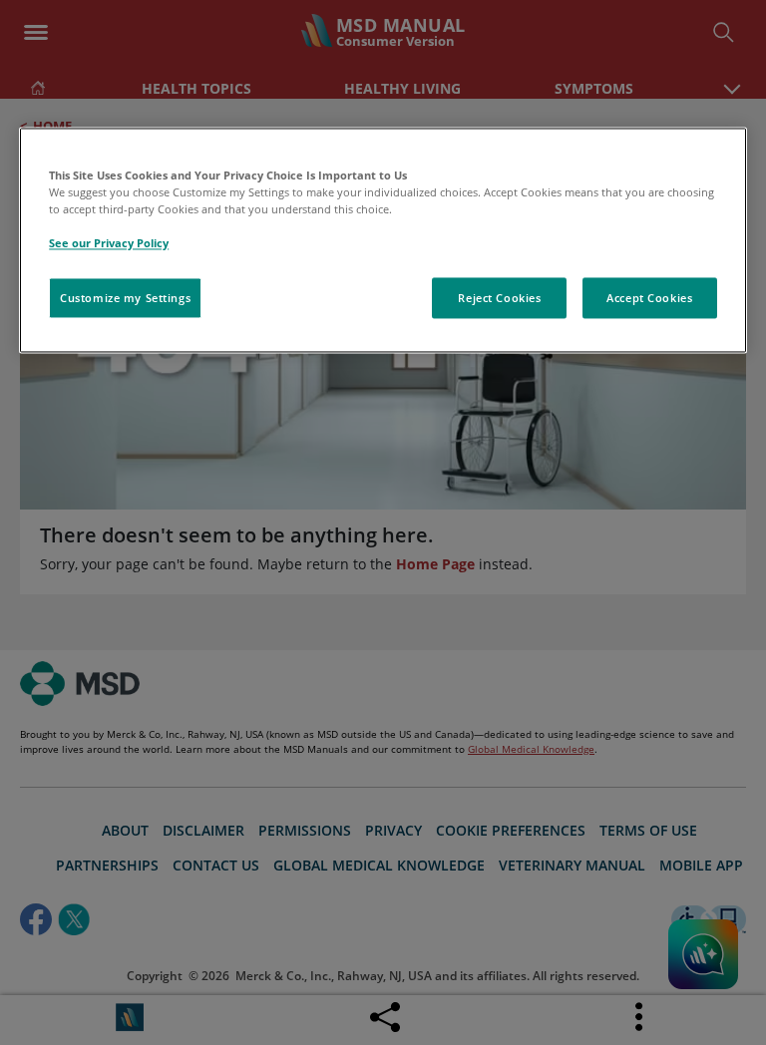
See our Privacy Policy (109, 243)
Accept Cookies (649, 297)
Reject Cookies (499, 297)
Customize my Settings (125, 297)
